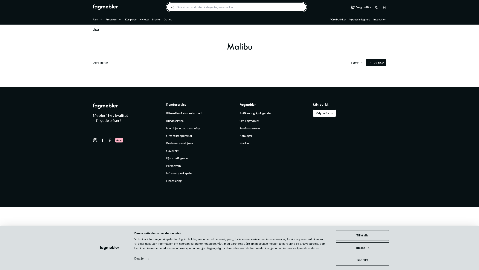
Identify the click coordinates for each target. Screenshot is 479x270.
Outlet (168, 19)
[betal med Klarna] (119, 140)
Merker (156, 19)
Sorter (355, 62)
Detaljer (139, 258)
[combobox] (236, 7)
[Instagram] (95, 140)
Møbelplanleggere (359, 19)
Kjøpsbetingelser (177, 158)
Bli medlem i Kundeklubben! (184, 113)
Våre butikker (338, 19)
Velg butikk (322, 113)
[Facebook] (102, 140)
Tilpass (360, 247)
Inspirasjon (379, 19)
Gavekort (172, 150)
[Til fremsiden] (105, 7)
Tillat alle (362, 235)
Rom (95, 19)
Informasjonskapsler (179, 173)
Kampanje (131, 19)
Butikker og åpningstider (255, 113)
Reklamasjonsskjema (179, 143)
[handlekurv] (376, 7)
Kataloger (246, 135)
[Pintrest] (110, 140)
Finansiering (174, 180)
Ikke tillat (362, 260)
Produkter (112, 19)
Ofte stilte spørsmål (179, 135)
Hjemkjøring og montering (183, 128)
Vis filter (379, 62)
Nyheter (144, 19)
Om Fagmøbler (249, 120)
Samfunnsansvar (250, 128)
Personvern (173, 165)
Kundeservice (175, 120)
